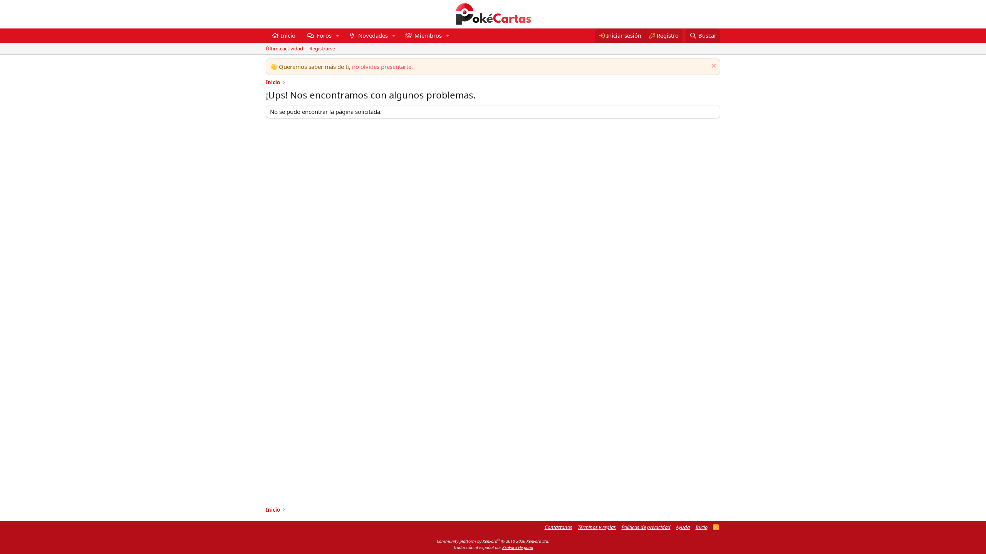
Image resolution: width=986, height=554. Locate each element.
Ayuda (683, 527)
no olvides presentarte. (382, 66)
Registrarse (322, 48)
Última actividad (284, 48)
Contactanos (558, 527)
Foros (324, 35)
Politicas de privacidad (646, 527)
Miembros (428, 35)
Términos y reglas (597, 527)
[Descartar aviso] (712, 67)
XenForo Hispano (517, 547)
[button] (337, 35)
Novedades (373, 35)
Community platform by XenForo (493, 541)
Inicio (288, 35)
